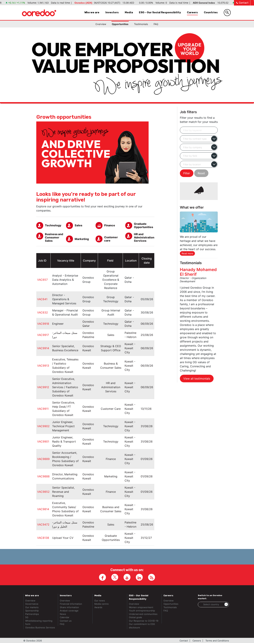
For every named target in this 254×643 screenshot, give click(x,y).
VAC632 (42, 312)
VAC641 (42, 299)
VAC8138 (43, 537)
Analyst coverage (69, 610)
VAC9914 (43, 348)
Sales (110, 335)
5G (26, 617)
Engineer (58, 323)
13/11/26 (146, 408)
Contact (243, 2)
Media (129, 12)
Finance (111, 459)
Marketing (110, 476)
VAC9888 (43, 476)
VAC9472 (43, 524)
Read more (187, 253)
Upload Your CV (62, 537)
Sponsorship (32, 610)
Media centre (101, 603)
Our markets (32, 607)
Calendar (64, 617)
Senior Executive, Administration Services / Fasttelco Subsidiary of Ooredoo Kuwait (65, 387)
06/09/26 (147, 323)
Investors (112, 12)
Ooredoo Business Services (40, 627)
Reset (201, 173)
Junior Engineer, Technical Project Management (63, 426)
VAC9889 (43, 459)
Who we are (91, 12)
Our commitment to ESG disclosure (142, 626)
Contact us (66, 620)
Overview (100, 24)
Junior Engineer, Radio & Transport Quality (64, 441)
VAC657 (42, 279)
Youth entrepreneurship (142, 610)
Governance (31, 603)
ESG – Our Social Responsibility (160, 12)
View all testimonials (196, 378)
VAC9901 (43, 441)
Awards (98, 607)
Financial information (71, 603)
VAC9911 (43, 408)
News (63, 614)
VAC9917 (43, 335)
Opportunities (120, 24)
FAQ (156, 24)
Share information (69, 607)
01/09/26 (147, 459)
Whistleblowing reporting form (38, 622)
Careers (192, 12)
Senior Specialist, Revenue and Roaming (63, 492)
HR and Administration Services (110, 387)
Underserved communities (143, 614)
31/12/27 (146, 537)
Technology (110, 323)
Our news (99, 600)
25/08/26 (147, 335)
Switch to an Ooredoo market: (210, 597)
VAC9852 (43, 491)
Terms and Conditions (217, 640)
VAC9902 (43, 426)
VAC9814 (43, 509)
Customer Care (111, 408)
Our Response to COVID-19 (143, 620)
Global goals (135, 617)
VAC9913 (43, 365)
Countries (211, 12)
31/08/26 (147, 426)
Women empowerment (141, 607)
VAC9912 (43, 387)
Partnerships (32, 614)
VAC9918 (43, 323)
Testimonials (141, 24)
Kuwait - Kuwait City (130, 348)
